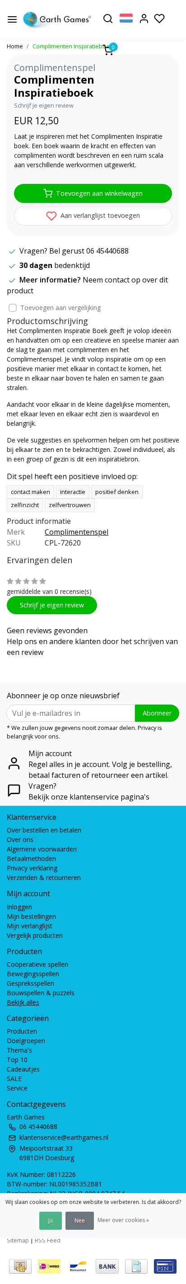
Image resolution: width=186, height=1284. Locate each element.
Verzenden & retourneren (44, 877)
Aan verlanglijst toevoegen (99, 215)
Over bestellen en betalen (44, 830)
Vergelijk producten (35, 935)
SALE (14, 1078)
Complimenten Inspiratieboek (73, 46)
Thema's (19, 1050)
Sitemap (18, 1240)
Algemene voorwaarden (42, 849)
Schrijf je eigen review (44, 105)
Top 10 (17, 1059)
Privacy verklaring (32, 868)
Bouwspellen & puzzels (40, 992)
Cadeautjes (23, 1069)
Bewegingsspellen (33, 973)
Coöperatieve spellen (37, 964)
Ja (50, 1220)
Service (17, 1088)
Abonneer (157, 713)
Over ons (20, 839)
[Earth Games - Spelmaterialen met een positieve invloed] (57, 19)
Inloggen (19, 907)
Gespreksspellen (30, 983)
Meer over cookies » (123, 1220)
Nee (79, 1220)
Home (15, 46)
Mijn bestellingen (31, 916)
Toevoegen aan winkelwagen (99, 193)
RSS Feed (47, 1240)
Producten (22, 1031)
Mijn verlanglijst (29, 926)
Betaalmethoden (31, 858)
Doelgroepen (26, 1040)
